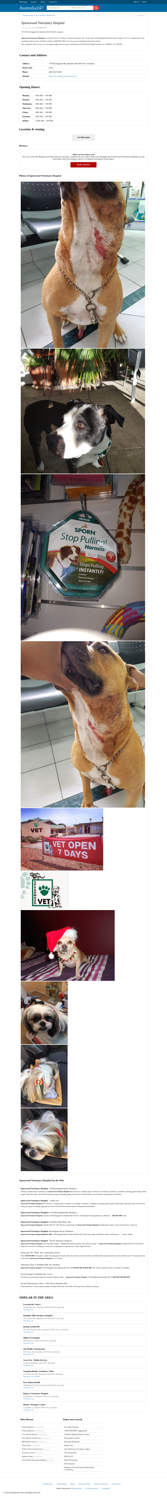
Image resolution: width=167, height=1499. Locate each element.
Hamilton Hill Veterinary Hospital (37, 1315)
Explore (34, 2)
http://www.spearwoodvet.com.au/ (63, 76)
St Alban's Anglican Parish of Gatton (77, 1434)
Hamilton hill (51, 15)
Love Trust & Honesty (34, 1434)
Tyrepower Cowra (32, 1453)
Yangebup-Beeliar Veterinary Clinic (38, 1371)
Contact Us (53, 2)
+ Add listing (61, 1484)
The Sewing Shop (70, 1453)
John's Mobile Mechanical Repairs (38, 1460)
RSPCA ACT (68, 1456)
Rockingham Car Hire (72, 1438)
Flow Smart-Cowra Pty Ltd (36, 1438)
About (43, 2)
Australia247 (31, 7)
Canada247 (106, 1488)
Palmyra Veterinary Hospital (35, 1393)
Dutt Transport (69, 1464)
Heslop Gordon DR (31, 1327)
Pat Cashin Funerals (71, 1427)
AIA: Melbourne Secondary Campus (77, 1449)
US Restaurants (91, 1488)
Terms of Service (101, 1484)
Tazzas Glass (31, 1445)
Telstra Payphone (33, 1427)
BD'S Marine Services (34, 1442)
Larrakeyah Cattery (32, 1304)
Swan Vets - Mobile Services (35, 1360)
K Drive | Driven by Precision (36, 1449)
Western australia (28, 15)
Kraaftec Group (32, 1456)
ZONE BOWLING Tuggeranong (75, 1431)
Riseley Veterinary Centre (34, 1405)
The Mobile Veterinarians (34, 1349)
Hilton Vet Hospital (31, 1338)
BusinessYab (76, 1488)
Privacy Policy (85, 1484)
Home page (23, 2)
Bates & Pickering (70, 1460)
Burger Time (68, 1445)
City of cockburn (40, 15)
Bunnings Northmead (71, 1442)
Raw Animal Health (31, 1382)
